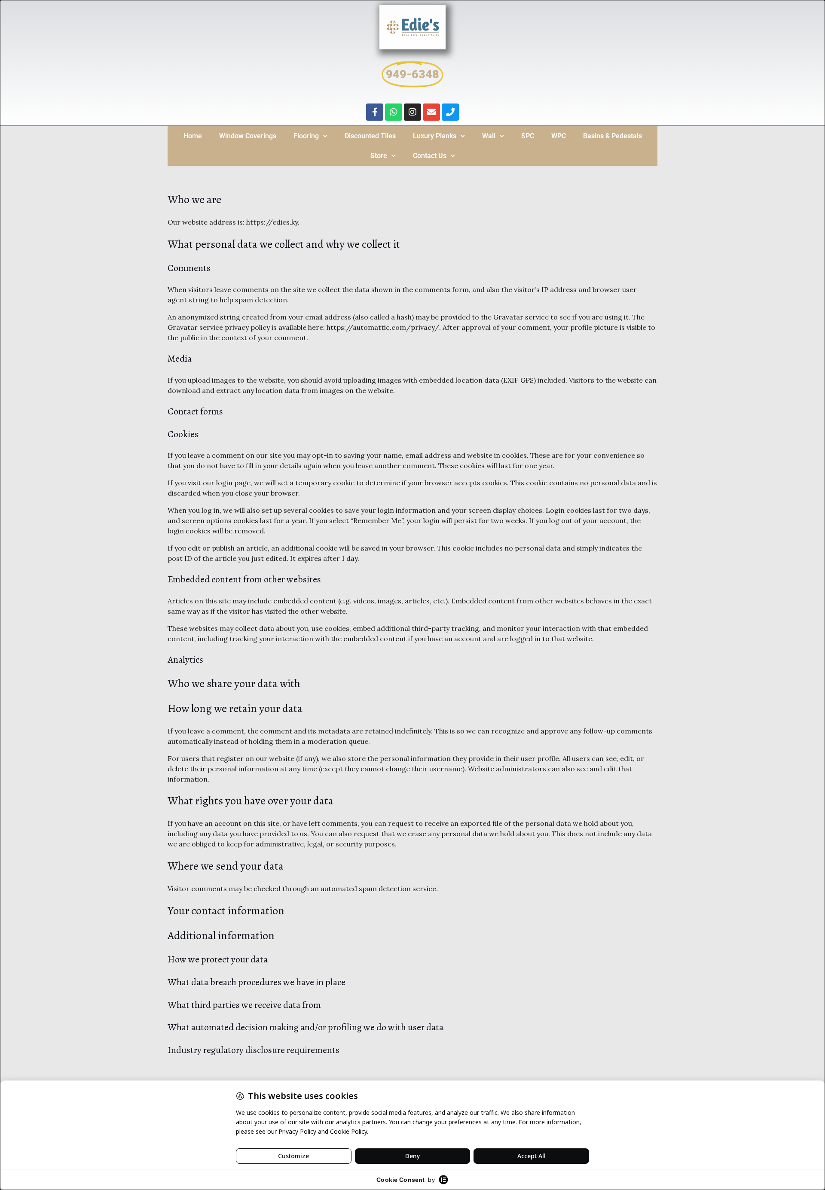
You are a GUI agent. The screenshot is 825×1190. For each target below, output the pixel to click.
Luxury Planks (434, 136)
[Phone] (450, 112)
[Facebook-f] (374, 112)
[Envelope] (431, 112)
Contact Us (429, 156)
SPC (527, 136)
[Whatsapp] (393, 112)
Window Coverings (247, 136)
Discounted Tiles (370, 136)
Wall (488, 136)
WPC (558, 136)
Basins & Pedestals (612, 136)
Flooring (306, 136)
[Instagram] (412, 112)
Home (192, 136)
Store (378, 156)
